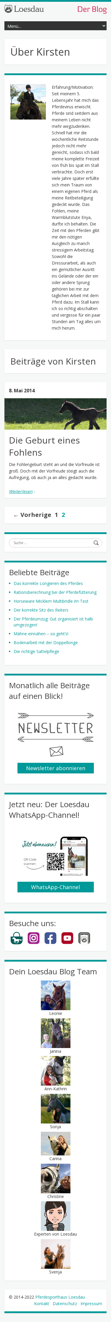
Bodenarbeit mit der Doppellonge (46, 642)
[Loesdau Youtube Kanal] (67, 943)
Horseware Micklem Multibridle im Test (51, 601)
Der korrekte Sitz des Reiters (41, 610)
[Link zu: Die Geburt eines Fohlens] (55, 414)
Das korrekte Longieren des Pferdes (48, 583)
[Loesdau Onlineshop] (16, 943)
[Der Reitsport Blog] (55, 9)
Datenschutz (65, 1303)
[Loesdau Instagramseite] (33, 943)
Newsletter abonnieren (55, 768)
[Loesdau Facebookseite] (50, 943)
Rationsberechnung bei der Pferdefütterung (55, 592)
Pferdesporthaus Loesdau (60, 1297)
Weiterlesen (21, 491)
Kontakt (41, 1303)
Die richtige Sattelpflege (36, 651)
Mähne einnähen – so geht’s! (41, 633)
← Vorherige (32, 515)
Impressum (91, 1303)
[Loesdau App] (84, 943)
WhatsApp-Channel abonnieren (55, 888)
